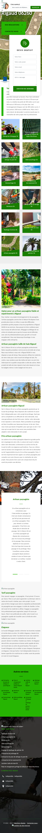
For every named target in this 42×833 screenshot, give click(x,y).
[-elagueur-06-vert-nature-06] (12, 726)
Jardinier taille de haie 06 (9, 763)
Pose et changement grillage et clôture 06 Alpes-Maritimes (20, 767)
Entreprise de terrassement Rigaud (38, 692)
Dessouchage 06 (6, 747)
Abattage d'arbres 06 (8, 734)
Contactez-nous (32, 823)
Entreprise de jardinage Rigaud (6, 692)
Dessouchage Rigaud (6, 698)
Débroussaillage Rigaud (18, 698)
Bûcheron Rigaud (16, 691)
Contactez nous (12, 31)
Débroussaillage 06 (7, 743)
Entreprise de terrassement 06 (11, 760)
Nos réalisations (12, 25)
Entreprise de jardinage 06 (9, 753)
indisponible (9, 776)
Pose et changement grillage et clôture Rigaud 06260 (18, 684)
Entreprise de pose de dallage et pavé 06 (14, 757)
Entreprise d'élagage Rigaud (28, 692)
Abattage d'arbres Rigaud (37, 682)
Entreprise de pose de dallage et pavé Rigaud (6, 683)
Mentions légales (19, 823)
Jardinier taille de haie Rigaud (28, 683)
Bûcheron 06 (5, 740)
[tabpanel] (21, 530)
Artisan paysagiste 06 (8, 737)
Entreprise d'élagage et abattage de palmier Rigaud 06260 (28, 704)
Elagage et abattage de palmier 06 (12, 750)
